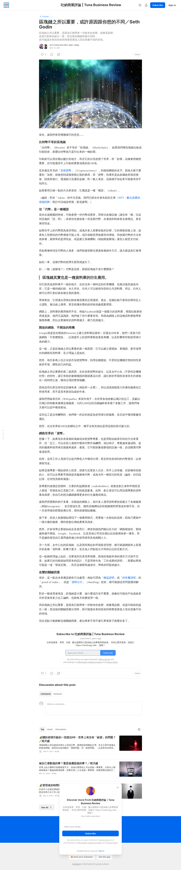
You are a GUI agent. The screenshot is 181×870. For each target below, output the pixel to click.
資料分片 (77, 582)
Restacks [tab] (58, 694)
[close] (117, 787)
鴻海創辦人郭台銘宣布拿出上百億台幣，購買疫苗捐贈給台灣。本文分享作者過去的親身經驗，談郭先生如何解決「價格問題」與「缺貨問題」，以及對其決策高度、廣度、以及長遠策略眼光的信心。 (77, 746)
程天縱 (57, 751)
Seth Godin (54, 45)
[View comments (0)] (52, 54)
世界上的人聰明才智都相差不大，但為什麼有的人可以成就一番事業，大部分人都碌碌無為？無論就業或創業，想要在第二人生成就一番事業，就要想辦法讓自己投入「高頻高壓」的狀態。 (77, 768)
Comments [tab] (46, 694)
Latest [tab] (50, 729)
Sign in (172, 5)
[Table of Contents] (3, 435)
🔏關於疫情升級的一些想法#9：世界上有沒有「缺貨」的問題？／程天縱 (77, 739)
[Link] (35, 142)
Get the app (104, 857)
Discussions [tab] (60, 729)
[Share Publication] (146, 5)
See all (44, 807)
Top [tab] (42, 729)
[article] (90, 746)
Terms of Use (104, 840)
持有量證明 (129, 578)
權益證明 (109, 578)
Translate (45, 16)
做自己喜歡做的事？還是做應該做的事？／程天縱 (68, 763)
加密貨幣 (66, 171)
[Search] (140, 5)
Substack (76, 864)
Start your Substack (83, 857)
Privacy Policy (112, 843)
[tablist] (51, 694)
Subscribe (157, 5)
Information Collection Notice (89, 843)
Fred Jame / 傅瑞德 (71, 45)
